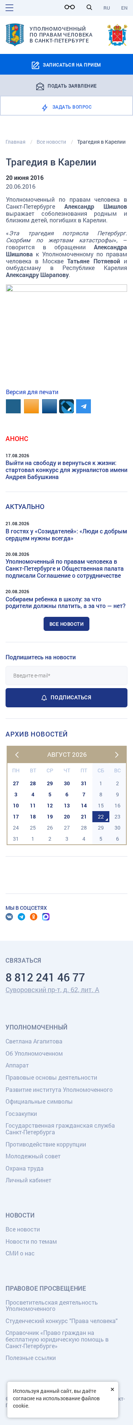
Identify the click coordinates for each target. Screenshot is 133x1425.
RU (106, 7)
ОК (33, 916)
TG (21, 916)
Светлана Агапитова (34, 1041)
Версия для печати (32, 392)
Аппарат (17, 1065)
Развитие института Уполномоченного (59, 1089)
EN (124, 7)
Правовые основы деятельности (51, 1077)
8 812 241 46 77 (45, 977)
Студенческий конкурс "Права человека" (61, 1321)
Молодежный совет (33, 1156)
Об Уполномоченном (34, 1053)
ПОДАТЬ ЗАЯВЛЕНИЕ (72, 85)
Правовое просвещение (46, 1288)
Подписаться (71, 697)
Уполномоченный (37, 1027)
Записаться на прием (72, 65)
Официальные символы (39, 1101)
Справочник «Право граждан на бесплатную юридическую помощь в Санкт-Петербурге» (57, 1339)
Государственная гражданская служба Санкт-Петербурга (60, 1128)
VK (9, 916)
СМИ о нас (20, 1253)
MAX (46, 916)
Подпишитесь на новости (41, 656)
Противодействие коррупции (46, 1144)
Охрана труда (25, 1168)
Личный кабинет (28, 1180)
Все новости (67, 624)
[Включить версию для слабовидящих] (71, 7)
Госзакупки (21, 1113)
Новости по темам (31, 1241)
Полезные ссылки (31, 1357)
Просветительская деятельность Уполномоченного (52, 1305)
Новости (20, 1215)
